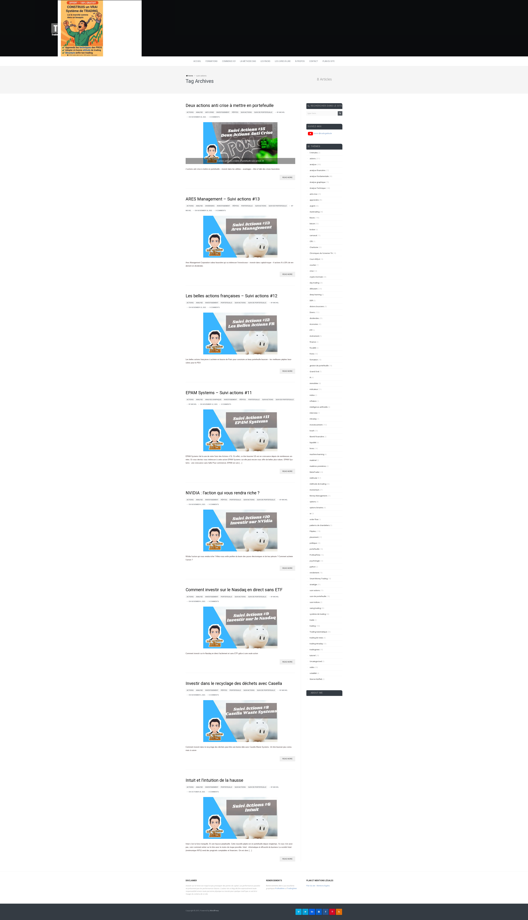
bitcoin (312, 223)
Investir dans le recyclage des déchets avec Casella (234, 683)
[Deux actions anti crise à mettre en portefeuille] (240, 143)
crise (312, 271)
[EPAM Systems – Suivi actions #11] (240, 430)
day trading (314, 282)
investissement (222, 112)
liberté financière (317, 436)
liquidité (313, 442)
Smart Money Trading (319, 578)
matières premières (318, 466)
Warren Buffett (316, 679)
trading (313, 626)
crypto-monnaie (316, 277)
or (310, 513)
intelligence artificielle (319, 407)
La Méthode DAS (248, 61)
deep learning (315, 294)
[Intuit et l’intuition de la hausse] (240, 818)
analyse (199, 112)
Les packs (265, 61)
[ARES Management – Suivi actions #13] (240, 237)
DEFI (311, 300)
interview (313, 413)
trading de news (316, 637)
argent (312, 206)
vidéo (312, 667)
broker (312, 229)
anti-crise (209, 112)
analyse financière (317, 170)
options (313, 501)
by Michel (281, 112)
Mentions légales (323, 886)
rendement (314, 572)
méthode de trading (318, 484)
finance (313, 342)
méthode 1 (314, 478)
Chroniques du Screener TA (321, 253)
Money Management (318, 495)
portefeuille (247, 206)
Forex (312, 353)
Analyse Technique (318, 188)
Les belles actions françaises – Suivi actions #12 (231, 295)
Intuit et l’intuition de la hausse (214, 780)
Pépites (235, 112)
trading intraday (316, 643)
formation (314, 359)
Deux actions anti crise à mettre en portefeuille (230, 105)
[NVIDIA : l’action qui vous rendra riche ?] (240, 530)
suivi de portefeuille (263, 112)
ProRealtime (280, 888)
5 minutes (314, 152)
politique (313, 543)
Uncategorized (316, 661)
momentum (314, 490)
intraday (313, 419)
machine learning (317, 454)
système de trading (318, 614)
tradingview (314, 649)
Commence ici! (229, 61)
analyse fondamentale (319, 176)
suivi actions (246, 112)
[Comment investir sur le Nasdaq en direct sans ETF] (240, 627)
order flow (314, 519)
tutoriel (313, 655)
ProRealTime (315, 555)
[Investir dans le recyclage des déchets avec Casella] (240, 721)
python (313, 566)
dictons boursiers (317, 306)
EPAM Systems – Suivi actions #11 (219, 392)
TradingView (292, 888)
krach (312, 430)
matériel (313, 460)
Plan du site (329, 61)
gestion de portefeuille (319, 365)
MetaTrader (315, 472)
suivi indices (315, 602)
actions (190, 112)
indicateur (314, 389)
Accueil (197, 61)
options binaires (316, 507)
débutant (313, 288)
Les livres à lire (283, 61)
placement (314, 537)
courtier (313, 265)
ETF (311, 330)
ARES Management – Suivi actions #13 (223, 199)
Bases (312, 217)
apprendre (314, 200)
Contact (313, 61)
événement (314, 336)
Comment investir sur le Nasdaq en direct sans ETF (234, 589)
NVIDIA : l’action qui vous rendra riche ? (222, 492)
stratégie (313, 584)
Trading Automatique (318, 632)
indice (312, 395)
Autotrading (314, 211)
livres (312, 448)
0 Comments (215, 117)
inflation (313, 401)
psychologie (315, 561)
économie (314, 324)
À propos (300, 61)
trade (312, 620)
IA (310, 377)
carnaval (313, 235)
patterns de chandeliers (320, 525)
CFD (311, 241)
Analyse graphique (213, 399)
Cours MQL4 (315, 259)
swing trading (315, 608)
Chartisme (314, 247)
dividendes (209, 206)
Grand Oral (314, 371)
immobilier (314, 383)
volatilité (313, 673)
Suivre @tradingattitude (322, 133)
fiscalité (313, 348)
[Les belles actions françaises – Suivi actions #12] (240, 333)
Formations (212, 61)
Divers (312, 312)
